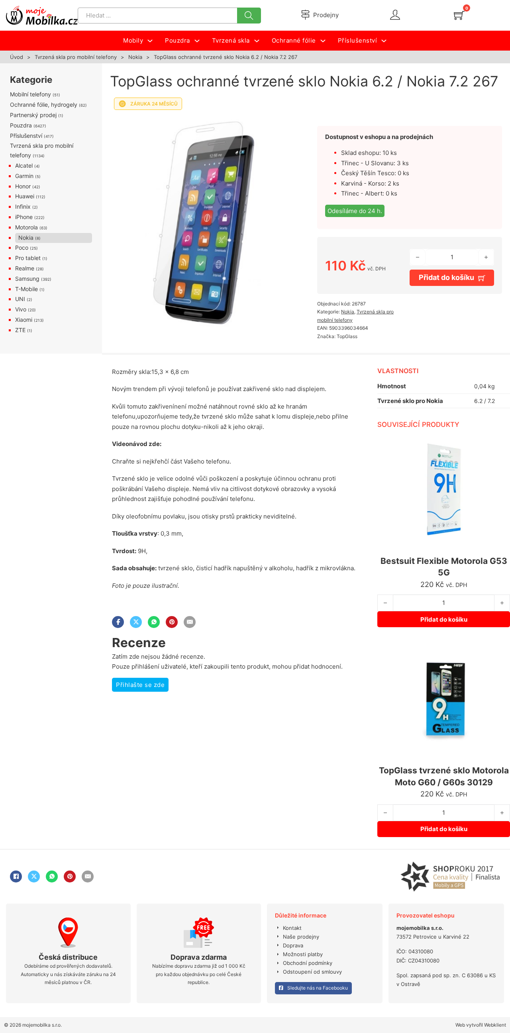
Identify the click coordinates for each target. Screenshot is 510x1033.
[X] (136, 622)
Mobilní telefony (30, 94)
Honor (23, 186)
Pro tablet (28, 257)
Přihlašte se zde (140, 685)
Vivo (20, 309)
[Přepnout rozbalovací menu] (150, 41)
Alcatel (24, 165)
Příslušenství (26, 135)
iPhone (24, 216)
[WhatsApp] (154, 622)
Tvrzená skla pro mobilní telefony (76, 57)
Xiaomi (23, 319)
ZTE (20, 330)
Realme (24, 268)
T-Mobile (26, 289)
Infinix (23, 206)
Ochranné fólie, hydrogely (43, 104)
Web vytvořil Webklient (480, 1025)
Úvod (16, 57)
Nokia (135, 57)
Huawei (24, 196)
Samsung (27, 278)
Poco (21, 247)
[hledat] (249, 15)
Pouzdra (21, 125)
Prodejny (326, 15)
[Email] (190, 622)
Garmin (24, 175)
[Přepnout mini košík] (459, 15)
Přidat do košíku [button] (443, 619)
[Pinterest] (172, 622)
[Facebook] (118, 622)
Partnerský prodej (33, 115)
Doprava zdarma (199, 957)
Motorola (26, 227)
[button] (282, 124)
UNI (20, 298)
